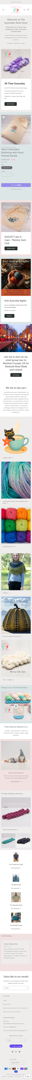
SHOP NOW (10, 104)
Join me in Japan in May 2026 (12, 636)
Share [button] (4, 195)
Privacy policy (18, 1076)
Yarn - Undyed (7, 680)
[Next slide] (19, 382)
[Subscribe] (27, 988)
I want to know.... (15, 781)
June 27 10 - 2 (7, 168)
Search (5, 1000)
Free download (15, 868)
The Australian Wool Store (15, 1074)
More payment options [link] (16, 189)
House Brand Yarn (8, 546)
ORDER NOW (11, 248)
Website (9, 316)
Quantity (3, 171)
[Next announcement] (29, 2)
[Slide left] (12, 786)
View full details (24, 195)
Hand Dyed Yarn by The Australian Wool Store (15, 502)
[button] (3, 10)
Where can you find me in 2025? (12, 1011)
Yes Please (16, 375)
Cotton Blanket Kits (11, 944)
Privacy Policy (7, 1004)
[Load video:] (16, 706)
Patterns (5, 593)
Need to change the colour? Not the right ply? (15, 1008)
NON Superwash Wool (10, 830)
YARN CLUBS (7, 458)
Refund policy (10, 1076)
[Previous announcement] (3, 2)
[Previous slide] (12, 382)
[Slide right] (19, 786)
